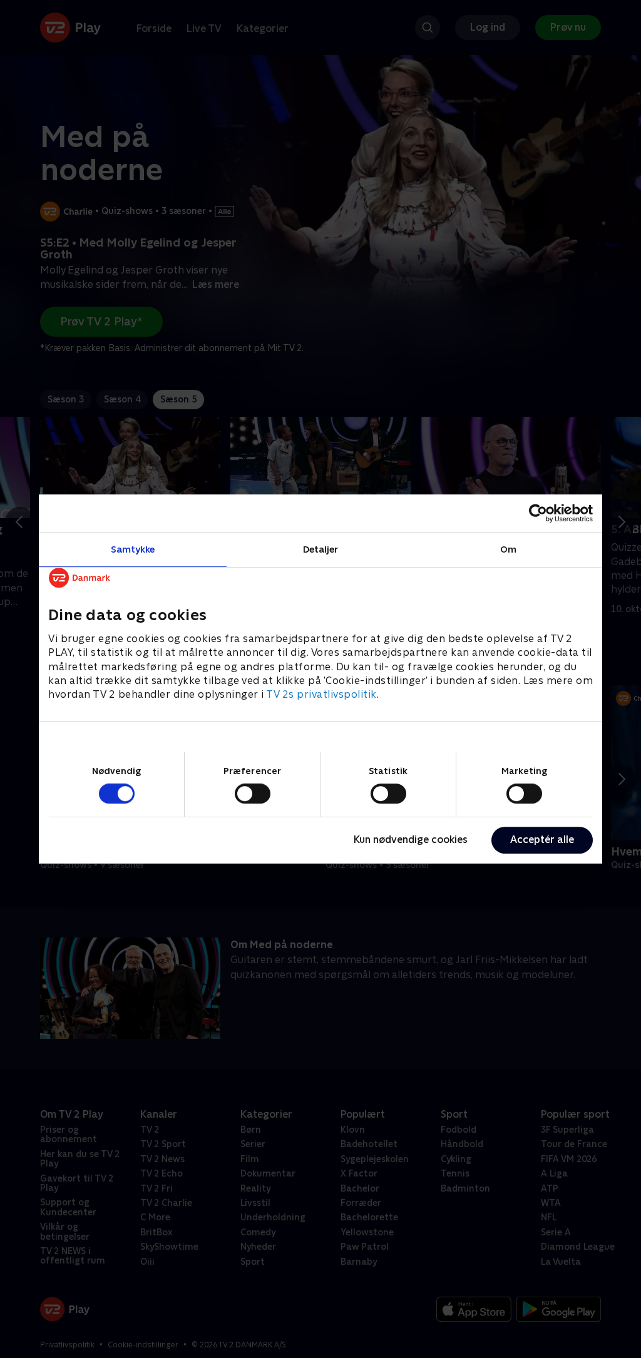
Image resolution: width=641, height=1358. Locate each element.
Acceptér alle (542, 839)
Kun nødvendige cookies (411, 839)
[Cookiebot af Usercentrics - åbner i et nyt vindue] (538, 513)
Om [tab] (508, 549)
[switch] (252, 794)
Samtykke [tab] (133, 549)
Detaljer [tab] (321, 549)
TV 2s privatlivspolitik (321, 695)
